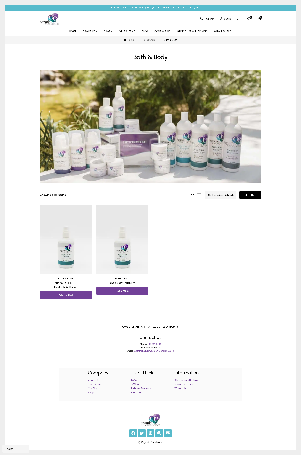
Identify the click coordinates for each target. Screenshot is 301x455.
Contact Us (94, 384)
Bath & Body (65, 278)
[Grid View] (192, 195)
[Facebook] (133, 433)
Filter (252, 194)
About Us (93, 380)
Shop (91, 392)
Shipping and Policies (186, 380)
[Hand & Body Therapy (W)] (122, 239)
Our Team (137, 392)
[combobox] (220, 195)
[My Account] (239, 18)
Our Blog (93, 388)
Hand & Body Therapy (65, 287)
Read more (122, 290)
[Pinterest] (150, 433)
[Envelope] (168, 433)
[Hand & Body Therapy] (66, 239)
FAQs (134, 380)
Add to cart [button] (65, 294)
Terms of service (184, 384)
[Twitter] (142, 433)
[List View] (199, 195)
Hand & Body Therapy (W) (122, 283)
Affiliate (136, 384)
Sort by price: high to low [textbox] (222, 194)
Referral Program (141, 388)
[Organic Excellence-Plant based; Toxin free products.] (49, 19)
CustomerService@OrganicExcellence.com (153, 351)
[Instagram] (159, 433)
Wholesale (180, 388)
